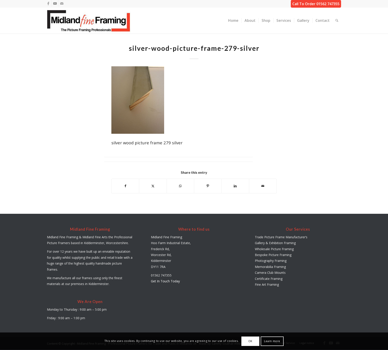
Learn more (272, 341)
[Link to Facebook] (48, 3)
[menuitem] (233, 20)
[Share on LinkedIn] (235, 186)
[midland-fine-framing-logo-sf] (89, 20)
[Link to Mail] (61, 3)
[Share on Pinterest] (207, 186)
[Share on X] (152, 186)
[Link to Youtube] (55, 3)
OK (250, 341)
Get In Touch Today (165, 281)
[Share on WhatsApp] (180, 186)
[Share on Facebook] (125, 186)
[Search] (337, 20)
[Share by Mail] (262, 186)
